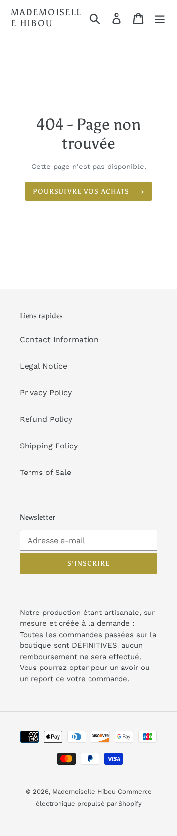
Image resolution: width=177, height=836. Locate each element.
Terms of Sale (45, 472)
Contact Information (59, 339)
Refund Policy (46, 419)
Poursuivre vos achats (81, 191)
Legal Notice (43, 366)
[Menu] (160, 18)
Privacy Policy (46, 392)
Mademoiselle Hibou (46, 17)
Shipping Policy (49, 445)
